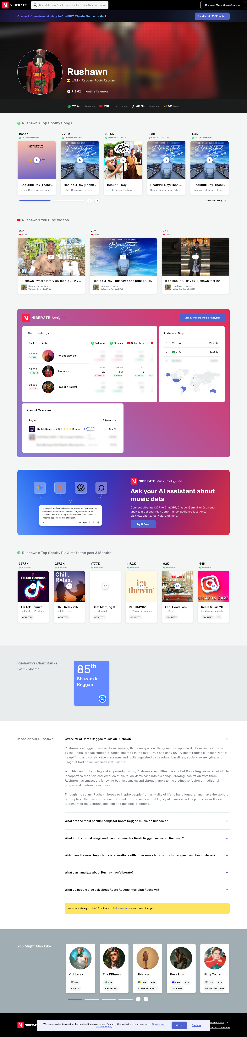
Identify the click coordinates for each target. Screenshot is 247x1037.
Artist (45, 343)
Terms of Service (220, 1027)
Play (37, 160)
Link (85, 429)
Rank (31, 343)
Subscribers (137, 343)
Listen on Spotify (214, 200)
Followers (100, 343)
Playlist (33, 420)
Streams (118, 343)
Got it (179, 1025)
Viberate (14, 5)
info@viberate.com (122, 908)
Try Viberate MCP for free (212, 16)
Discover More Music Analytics (223, 5)
